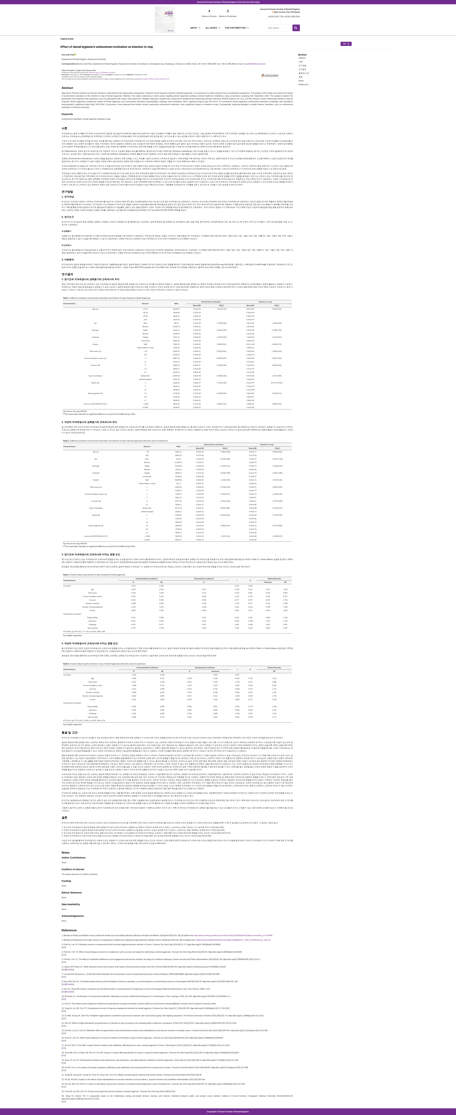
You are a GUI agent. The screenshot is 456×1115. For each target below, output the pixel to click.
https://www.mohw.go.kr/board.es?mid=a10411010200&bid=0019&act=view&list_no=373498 (233, 935)
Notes (301, 81)
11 (203, 161)
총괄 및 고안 (304, 73)
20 (248, 745)
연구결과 (302, 69)
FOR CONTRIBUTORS (235, 28)
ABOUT (193, 28)
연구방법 (302, 66)
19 (252, 742)
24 (94, 764)
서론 (300, 62)
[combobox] (279, 28)
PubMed (70, 970)
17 (82, 176)
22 (254, 761)
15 (281, 166)
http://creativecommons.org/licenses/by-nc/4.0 (154, 79)
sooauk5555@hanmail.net (254, 64)
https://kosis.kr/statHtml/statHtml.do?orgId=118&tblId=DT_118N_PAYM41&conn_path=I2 (233, 940)
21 (176, 761)
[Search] (296, 28)
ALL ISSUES (211, 28)
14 (190, 169)
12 (130, 166)
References (303, 85)
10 (225, 159)
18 (168, 173)
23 (264, 761)
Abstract (302, 58)
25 (274, 777)
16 (165, 173)
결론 (300, 77)
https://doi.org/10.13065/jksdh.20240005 (102, 72)
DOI (63, 947)
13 (278, 166)
